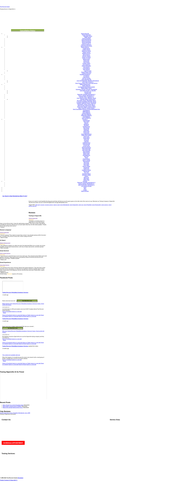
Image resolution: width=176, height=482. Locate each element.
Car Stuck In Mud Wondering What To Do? (14, 196)
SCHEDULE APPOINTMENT (13, 443)
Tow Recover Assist (5, 6)
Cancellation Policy (27, 31)
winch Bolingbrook (64, 204)
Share (4, 312)
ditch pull (37, 204)
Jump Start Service (4, 265)
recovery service (49, 204)
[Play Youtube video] (23, 386)
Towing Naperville (33, 218)
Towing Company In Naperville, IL (8, 480)
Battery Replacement (5, 243)
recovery (42, 204)
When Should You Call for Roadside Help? (13, 405)
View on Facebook (12, 311)
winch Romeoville (96, 204)
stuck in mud (56, 204)
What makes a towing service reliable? (12, 406)
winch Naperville (74, 204)
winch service (104, 204)
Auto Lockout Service (5, 253)
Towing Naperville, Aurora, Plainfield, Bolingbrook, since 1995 (15, 413)
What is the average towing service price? (13, 407)
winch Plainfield (88, 204)
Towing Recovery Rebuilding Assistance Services (15, 292)
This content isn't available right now (11, 355)
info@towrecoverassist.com (8, 426)
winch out (81, 204)
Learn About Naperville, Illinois (9, 463)
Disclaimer (20, 477)
